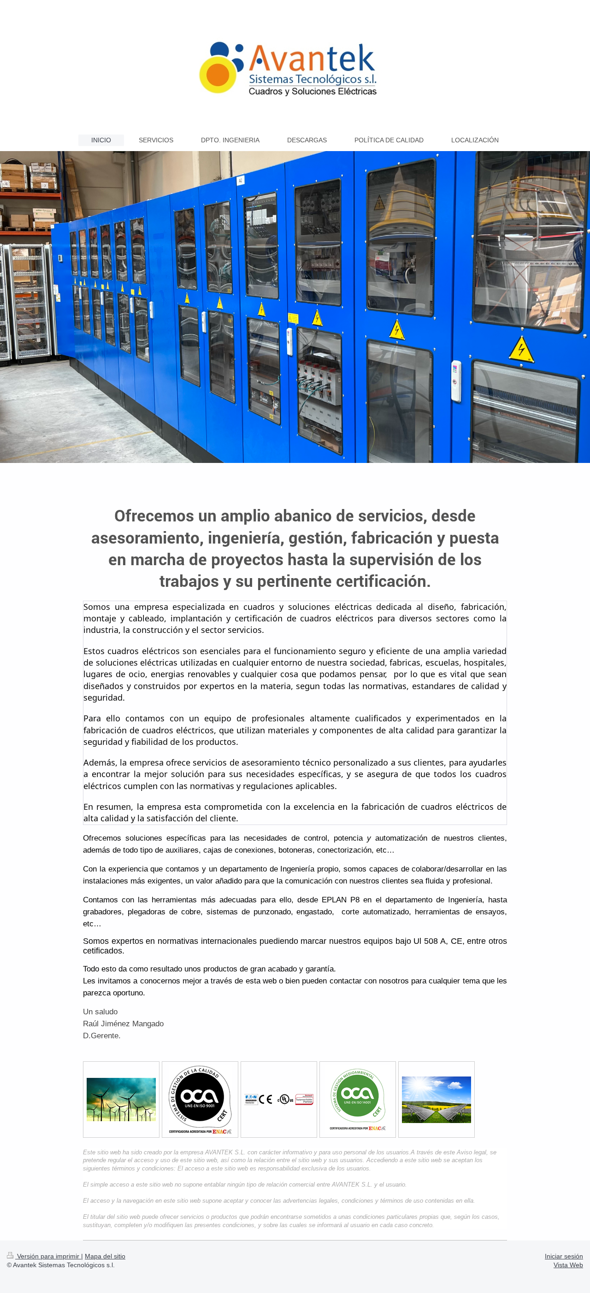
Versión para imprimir (48, 1256)
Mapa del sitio (105, 1256)
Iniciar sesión (564, 1256)
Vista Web (568, 1265)
